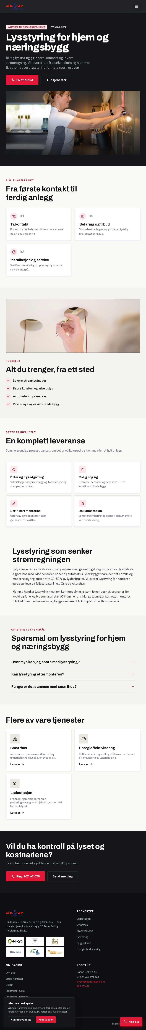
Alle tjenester (56, 80)
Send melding (63, 876)
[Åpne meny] (136, 6)
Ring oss (134, 1022)
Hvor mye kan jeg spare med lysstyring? (45, 662)
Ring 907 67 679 (28, 876)
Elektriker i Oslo (15, 991)
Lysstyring (82, 937)
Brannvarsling (85, 931)
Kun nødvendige (21, 1019)
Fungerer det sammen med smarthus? (44, 687)
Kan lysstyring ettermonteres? (37, 674)
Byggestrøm (84, 943)
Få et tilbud (24, 80)
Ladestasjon (84, 919)
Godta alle (46, 1019)
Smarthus (82, 925)
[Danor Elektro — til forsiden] (14, 6)
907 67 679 (83, 986)
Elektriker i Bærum (17, 997)
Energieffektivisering (89, 949)
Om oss (10, 973)
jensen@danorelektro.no (91, 981)
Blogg (9, 985)
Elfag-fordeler (14, 979)
